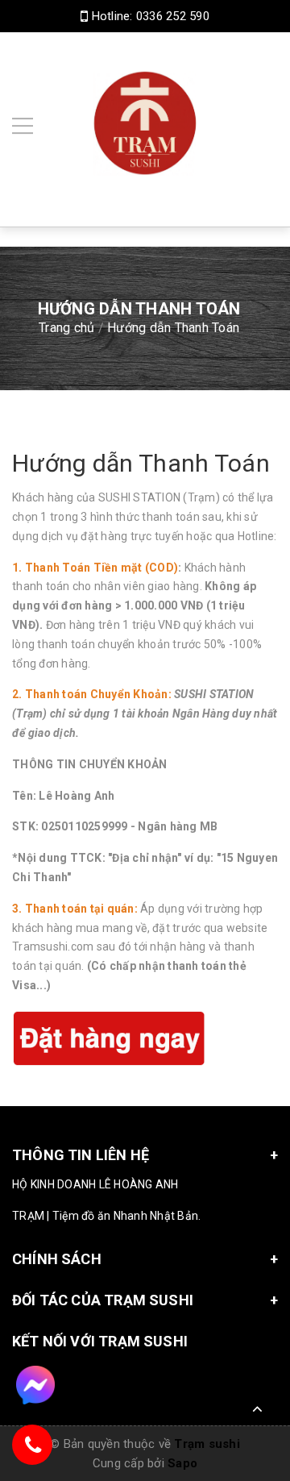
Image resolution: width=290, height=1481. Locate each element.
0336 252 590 (172, 16)
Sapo (182, 1463)
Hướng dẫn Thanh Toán (141, 463)
